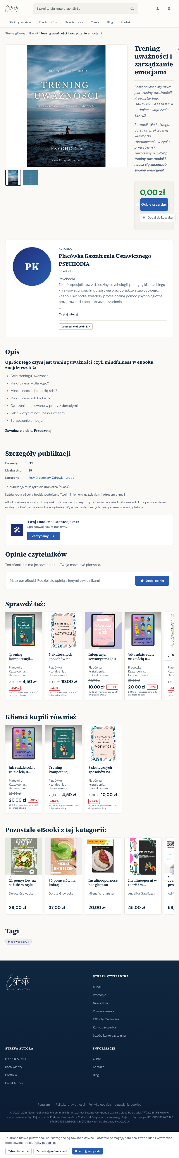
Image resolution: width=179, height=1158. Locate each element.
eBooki (97, 987)
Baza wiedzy (13, 1067)
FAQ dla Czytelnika (106, 1019)
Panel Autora (14, 1083)
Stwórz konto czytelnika (109, 1035)
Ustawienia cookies (127, 1104)
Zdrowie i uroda (63, 478)
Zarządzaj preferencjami (51, 1151)
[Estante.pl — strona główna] (12, 8)
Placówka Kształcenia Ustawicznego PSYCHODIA (105, 259)
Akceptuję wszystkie (87, 1151)
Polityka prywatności (70, 1104)
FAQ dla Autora (15, 1059)
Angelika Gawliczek (141, 893)
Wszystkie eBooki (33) (76, 326)
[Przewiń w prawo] (168, 657)
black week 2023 (18, 941)
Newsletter (100, 1003)
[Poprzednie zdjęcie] (11, 106)
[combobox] (85, 9)
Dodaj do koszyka (160, 217)
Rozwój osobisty (39, 478)
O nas (95, 22)
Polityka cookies (99, 1104)
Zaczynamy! (41, 536)
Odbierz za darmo (154, 204)
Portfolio (11, 1075)
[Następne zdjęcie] (122, 106)
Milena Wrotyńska (101, 893)
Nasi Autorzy (74, 22)
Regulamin (45, 1104)
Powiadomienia (103, 1011)
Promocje (99, 995)
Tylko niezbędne (18, 1151)
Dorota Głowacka (21, 893)
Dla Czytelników (20, 22)
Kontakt (126, 22)
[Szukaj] (132, 8)
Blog (110, 22)
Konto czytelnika (104, 1027)
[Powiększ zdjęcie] (66, 106)
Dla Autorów (48, 22)
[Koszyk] (169, 9)
